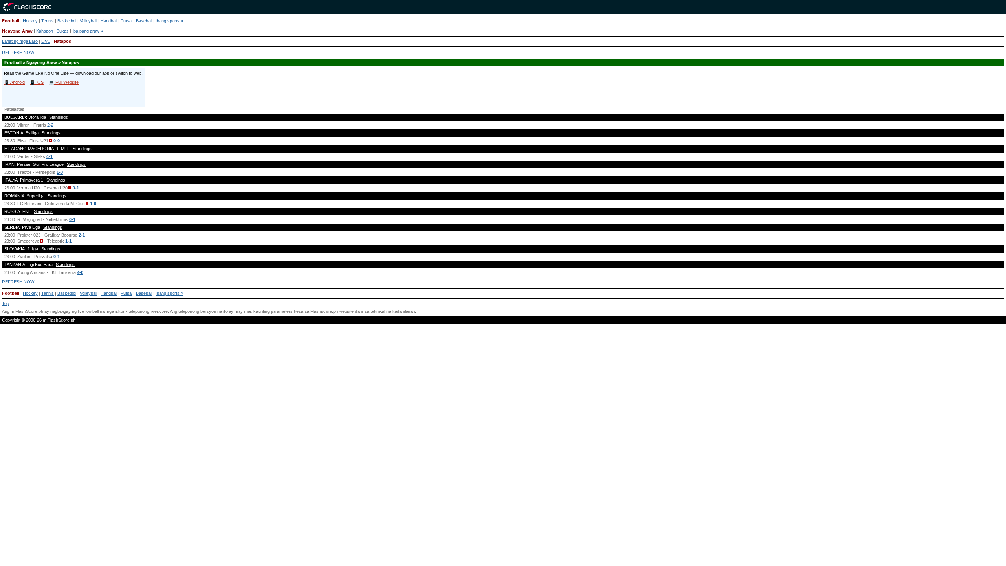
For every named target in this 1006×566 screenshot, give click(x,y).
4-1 (49, 156)
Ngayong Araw (17, 31)
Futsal (126, 20)
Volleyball (88, 20)
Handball (109, 20)
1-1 (68, 241)
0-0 (56, 140)
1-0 (60, 172)
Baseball (144, 20)
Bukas (63, 31)
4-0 (80, 272)
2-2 (50, 125)
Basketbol (66, 20)
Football (10, 20)
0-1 (76, 188)
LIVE (45, 41)
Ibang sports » (169, 20)
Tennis (47, 20)
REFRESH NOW (18, 52)
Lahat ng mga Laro (20, 41)
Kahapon (44, 31)
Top (5, 303)
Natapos (62, 41)
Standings (58, 117)
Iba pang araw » (87, 31)
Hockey (30, 20)
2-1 (82, 235)
